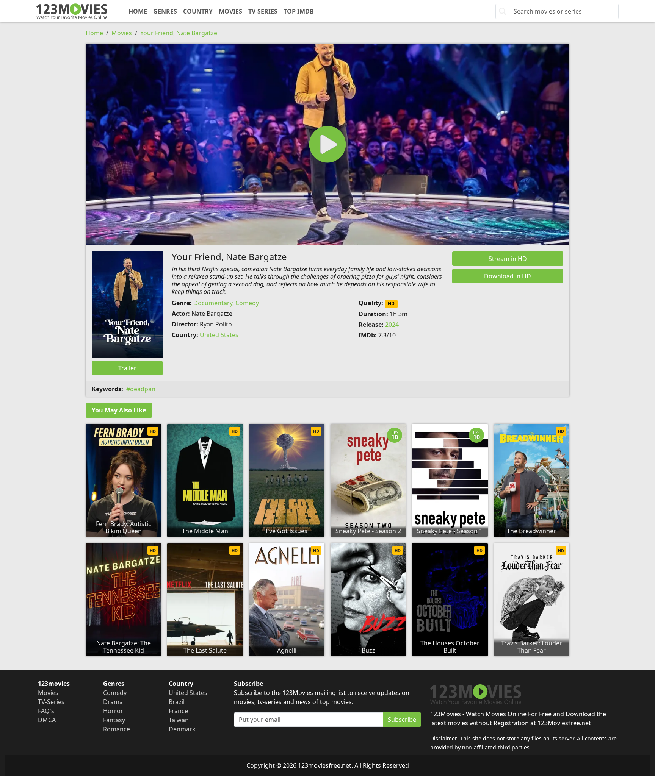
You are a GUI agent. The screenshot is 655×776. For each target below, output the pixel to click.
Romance (116, 729)
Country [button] (198, 11)
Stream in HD (508, 259)
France (178, 711)
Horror (113, 711)
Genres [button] (165, 11)
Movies (230, 11)
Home (137, 11)
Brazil (177, 702)
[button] (327, 144)
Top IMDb (299, 11)
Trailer (127, 368)
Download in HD (507, 276)
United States (219, 335)
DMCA (47, 720)
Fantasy (114, 720)
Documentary (212, 303)
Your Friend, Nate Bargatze (178, 33)
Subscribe (402, 719)
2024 (392, 324)
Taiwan (179, 720)
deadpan (142, 389)
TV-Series (262, 11)
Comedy (247, 303)
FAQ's (46, 711)
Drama (113, 702)
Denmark (182, 729)
